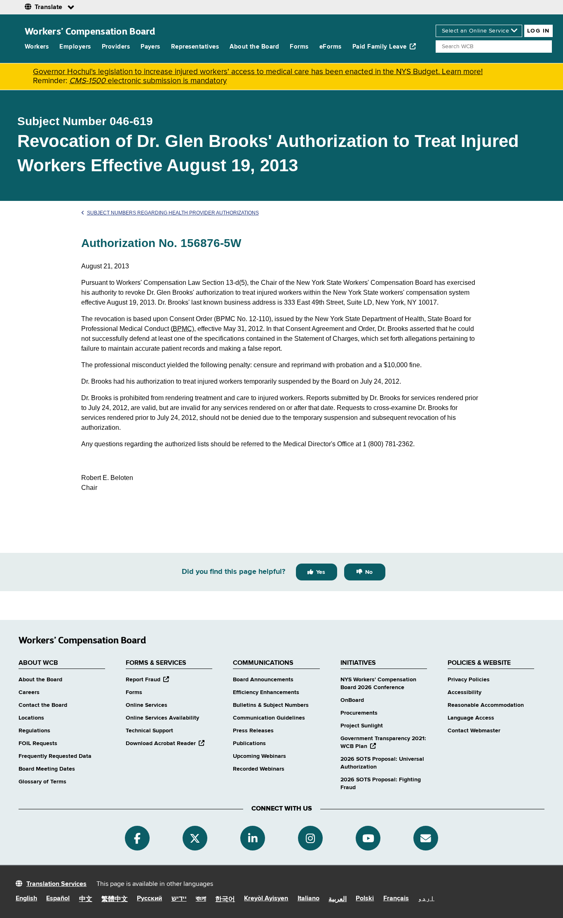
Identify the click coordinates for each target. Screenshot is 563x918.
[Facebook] (137, 838)
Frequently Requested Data (55, 756)
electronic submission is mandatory (148, 81)
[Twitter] (195, 838)
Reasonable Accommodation (486, 705)
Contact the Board (43, 705)
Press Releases (253, 731)
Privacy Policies (469, 680)
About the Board (254, 47)
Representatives (195, 47)
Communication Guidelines (269, 718)
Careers (29, 692)
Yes (320, 572)
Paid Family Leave (379, 47)
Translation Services (56, 884)
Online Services (146, 705)
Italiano (308, 898)
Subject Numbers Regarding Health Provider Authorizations (173, 213)
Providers (116, 47)
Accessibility (464, 692)
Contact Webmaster (474, 731)
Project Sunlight (361, 726)
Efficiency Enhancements (266, 692)
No (369, 572)
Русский (149, 898)
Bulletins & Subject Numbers (271, 705)
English (26, 898)
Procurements (359, 713)
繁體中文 (114, 899)
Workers (37, 47)
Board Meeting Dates (47, 769)
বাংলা (201, 899)
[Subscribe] (425, 838)
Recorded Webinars (258, 769)
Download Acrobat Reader (165, 743)
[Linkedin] (252, 838)
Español (58, 898)
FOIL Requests (38, 743)
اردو (426, 898)
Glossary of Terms (42, 782)
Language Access (471, 718)
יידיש (179, 899)
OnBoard (352, 700)
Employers (75, 47)
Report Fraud (147, 680)
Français (396, 898)
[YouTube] (368, 838)
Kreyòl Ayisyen (266, 898)
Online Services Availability (162, 718)
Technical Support (149, 731)
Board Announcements (263, 680)
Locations (31, 718)
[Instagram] (310, 838)
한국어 (225, 899)
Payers (150, 47)
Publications (249, 743)
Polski (365, 898)
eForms (330, 47)
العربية (337, 899)
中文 (85, 899)
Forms (299, 47)
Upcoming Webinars (259, 756)
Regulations (34, 731)
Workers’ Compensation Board (90, 31)
